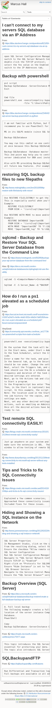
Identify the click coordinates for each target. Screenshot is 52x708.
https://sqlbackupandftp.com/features (27, 664)
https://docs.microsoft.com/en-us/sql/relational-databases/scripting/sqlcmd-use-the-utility (25, 269)
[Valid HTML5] (42, 699)
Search (24, 12)
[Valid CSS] (21, 702)
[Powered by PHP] (31, 699)
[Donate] (21, 699)
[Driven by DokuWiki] (31, 702)
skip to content (45, 2)
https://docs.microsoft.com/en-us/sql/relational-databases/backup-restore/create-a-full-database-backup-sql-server (25, 597)
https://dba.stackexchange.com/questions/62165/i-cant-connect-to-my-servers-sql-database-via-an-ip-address (25, 46)
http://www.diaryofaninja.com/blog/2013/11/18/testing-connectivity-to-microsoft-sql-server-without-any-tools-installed (26, 460)
